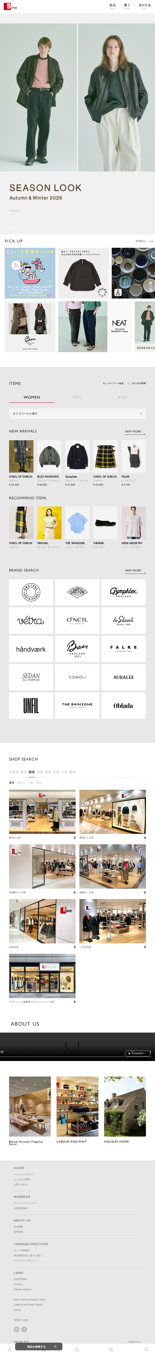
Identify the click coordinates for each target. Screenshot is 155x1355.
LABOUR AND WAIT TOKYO (28, 1342)
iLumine (18, 1321)
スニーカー (99, 547)
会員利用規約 (20, 1245)
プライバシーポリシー (25, 1298)
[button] (8, 228)
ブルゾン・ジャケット (49, 480)
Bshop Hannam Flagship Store (29, 1337)
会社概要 (18, 1264)
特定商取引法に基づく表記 (27, 1293)
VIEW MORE (133, 431)
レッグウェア (129, 480)
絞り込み (139, 383)
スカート (14, 480)
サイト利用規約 (22, 1287)
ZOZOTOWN (20, 1316)
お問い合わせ (20, 1222)
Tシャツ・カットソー (48, 547)
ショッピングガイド (24, 1211)
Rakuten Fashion (22, 1326)
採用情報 (18, 1269)
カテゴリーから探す (25, 413)
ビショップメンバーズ (25, 1240)
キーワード (116, 383)
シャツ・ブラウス (74, 547)
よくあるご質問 (22, 1216)
